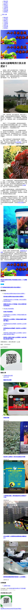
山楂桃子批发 (6, 585)
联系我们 (5, 11)
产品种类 (5, 7)
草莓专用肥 (6, 417)
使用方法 (5, 8)
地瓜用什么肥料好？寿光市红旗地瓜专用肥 (14, 456)
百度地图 (23, 588)
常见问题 (5, 10)
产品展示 (5, 5)
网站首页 (5, 1)
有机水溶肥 (21, 202)
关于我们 (5, 2)
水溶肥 (24, 185)
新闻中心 (5, 4)
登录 (3, 14)
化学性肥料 (18, 142)
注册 (6, 14)
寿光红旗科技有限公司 (15, 588)
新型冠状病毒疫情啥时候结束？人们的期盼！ (14, 576)
